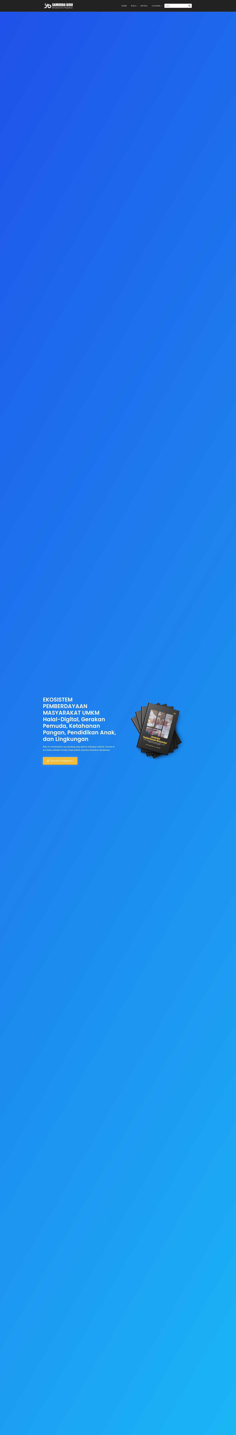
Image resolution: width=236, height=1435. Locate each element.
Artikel (144, 6)
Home (124, 6)
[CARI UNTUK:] (178, 6)
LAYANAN (156, 6)
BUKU (133, 6)
